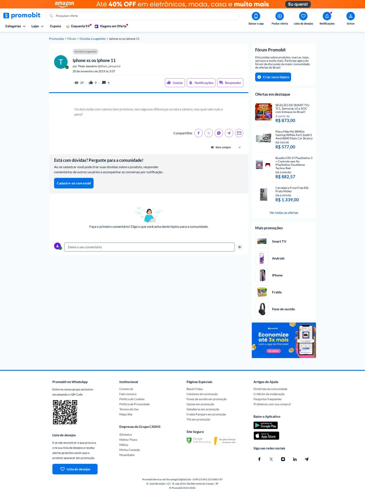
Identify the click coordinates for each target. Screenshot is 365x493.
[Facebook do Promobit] (259, 459)
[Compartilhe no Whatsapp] (219, 133)
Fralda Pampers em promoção (206, 414)
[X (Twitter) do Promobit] (271, 459)
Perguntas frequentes (267, 399)
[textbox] (149, 247)
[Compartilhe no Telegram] (229, 133)
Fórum (71, 38)
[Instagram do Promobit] (283, 459)
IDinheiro (125, 434)
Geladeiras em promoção (203, 409)
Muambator (127, 455)
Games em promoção (200, 404)
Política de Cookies (131, 399)
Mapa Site (125, 414)
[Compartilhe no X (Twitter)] (208, 133)
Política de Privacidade (134, 404)
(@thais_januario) (98, 66)
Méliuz (123, 444)
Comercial (126, 389)
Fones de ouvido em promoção (207, 399)
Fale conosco (127, 394)
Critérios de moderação (269, 394)
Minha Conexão (129, 450)
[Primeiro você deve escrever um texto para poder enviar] (240, 247)
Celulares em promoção (202, 394)
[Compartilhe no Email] (239, 133)
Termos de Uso (129, 409)
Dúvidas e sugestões (93, 38)
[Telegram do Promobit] (307, 459)
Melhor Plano (128, 439)
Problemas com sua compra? (272, 404)
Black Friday (195, 389)
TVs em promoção (198, 419)
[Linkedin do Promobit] (295, 459)
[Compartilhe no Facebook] (198, 133)
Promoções (56, 38)
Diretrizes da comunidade (270, 389)
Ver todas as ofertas (284, 212)
